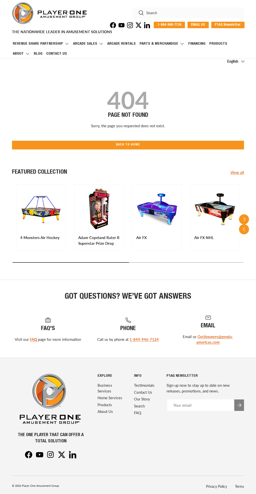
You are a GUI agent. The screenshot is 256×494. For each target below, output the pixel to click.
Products (218, 44)
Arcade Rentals (121, 44)
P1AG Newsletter (228, 25)
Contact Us (56, 54)
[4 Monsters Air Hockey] (41, 209)
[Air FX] (157, 209)
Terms (239, 486)
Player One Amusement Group (40, 485)
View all (237, 172)
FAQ (33, 339)
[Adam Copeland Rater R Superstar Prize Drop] (99, 209)
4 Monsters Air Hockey (40, 237)
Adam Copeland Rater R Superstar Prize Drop (99, 240)
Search (139, 406)
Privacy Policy (216, 486)
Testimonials (144, 385)
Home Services (110, 397)
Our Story (142, 399)
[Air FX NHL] (215, 209)
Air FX (141, 237)
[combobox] (188, 12)
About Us (105, 411)
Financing (197, 44)
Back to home (128, 144)
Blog (38, 54)
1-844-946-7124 (144, 339)
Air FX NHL (204, 237)
